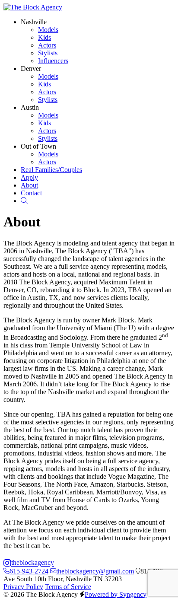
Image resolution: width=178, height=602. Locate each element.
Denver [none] (31, 68)
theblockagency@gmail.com (95, 571)
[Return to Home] (32, 7)
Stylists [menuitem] (47, 53)
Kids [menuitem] (44, 37)
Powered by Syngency (115, 594)
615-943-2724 (29, 571)
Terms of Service (68, 586)
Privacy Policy (23, 586)
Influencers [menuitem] (53, 60)
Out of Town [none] (38, 146)
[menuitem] (51, 169)
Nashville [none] (34, 21)
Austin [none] (30, 107)
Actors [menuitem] (47, 45)
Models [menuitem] (48, 29)
